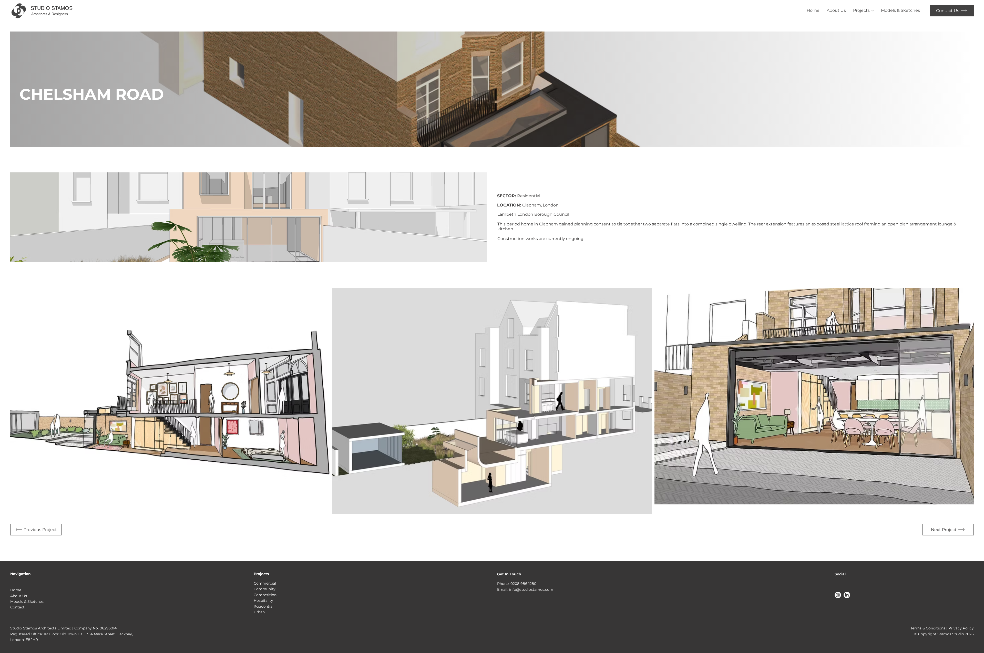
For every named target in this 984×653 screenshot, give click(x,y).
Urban (259, 612)
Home (15, 590)
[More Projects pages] (872, 10)
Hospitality (263, 600)
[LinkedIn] (847, 595)
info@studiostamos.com (531, 589)
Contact (17, 607)
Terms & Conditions (927, 628)
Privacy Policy (961, 628)
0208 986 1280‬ (523, 583)
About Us (18, 596)
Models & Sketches (27, 601)
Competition (265, 595)
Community (264, 589)
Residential (263, 606)
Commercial (265, 583)
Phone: (503, 583)
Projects (261, 574)
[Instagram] (838, 595)
